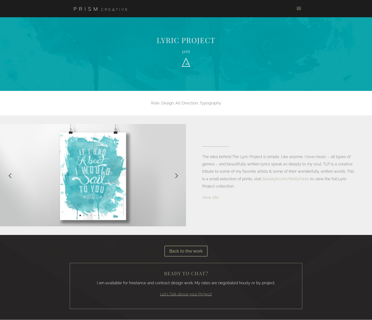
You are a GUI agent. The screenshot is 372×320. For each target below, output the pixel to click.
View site (210, 197)
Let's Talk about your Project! (186, 294)
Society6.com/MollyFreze (285, 179)
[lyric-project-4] (93, 226)
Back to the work (186, 251)
